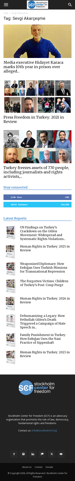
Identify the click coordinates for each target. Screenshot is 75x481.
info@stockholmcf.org (44, 430)
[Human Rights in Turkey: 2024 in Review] (10, 304)
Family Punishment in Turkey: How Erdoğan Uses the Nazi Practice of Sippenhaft (43, 339)
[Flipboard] (23, 454)
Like (67, 197)
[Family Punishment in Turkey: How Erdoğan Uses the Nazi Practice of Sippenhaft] (10, 340)
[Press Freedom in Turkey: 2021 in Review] (37, 96)
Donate (49, 467)
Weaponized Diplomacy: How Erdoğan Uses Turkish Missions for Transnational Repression (43, 267)
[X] (51, 454)
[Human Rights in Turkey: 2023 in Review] (10, 357)
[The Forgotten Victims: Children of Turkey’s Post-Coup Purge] (10, 286)
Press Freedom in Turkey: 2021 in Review (33, 119)
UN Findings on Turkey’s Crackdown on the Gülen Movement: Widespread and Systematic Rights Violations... (42, 233)
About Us (26, 467)
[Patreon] (42, 454)
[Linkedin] (32, 454)
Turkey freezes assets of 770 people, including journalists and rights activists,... (36, 172)
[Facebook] (13, 454)
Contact (38, 467)
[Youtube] (61, 454)
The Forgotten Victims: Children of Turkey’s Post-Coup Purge (44, 283)
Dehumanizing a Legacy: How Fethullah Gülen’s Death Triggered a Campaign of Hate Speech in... (43, 321)
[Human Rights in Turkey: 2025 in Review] (10, 252)
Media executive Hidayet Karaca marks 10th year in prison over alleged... (33, 67)
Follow (65, 204)
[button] (6, 4)
